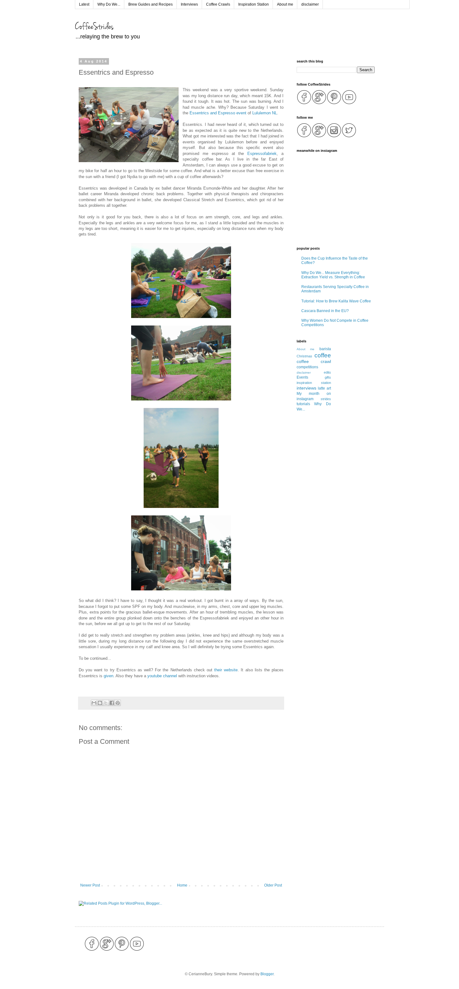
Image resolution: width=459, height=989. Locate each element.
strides (326, 399)
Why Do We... (108, 4)
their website (226, 670)
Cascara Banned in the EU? (325, 311)
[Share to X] (106, 703)
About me (285, 4)
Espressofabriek (262, 153)
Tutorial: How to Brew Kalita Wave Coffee (336, 301)
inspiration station (314, 383)
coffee (322, 355)
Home (182, 885)
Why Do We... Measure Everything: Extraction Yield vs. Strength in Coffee (333, 275)
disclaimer (310, 4)
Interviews (189, 4)
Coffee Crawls (218, 4)
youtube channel (162, 675)
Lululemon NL (264, 113)
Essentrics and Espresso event (218, 113)
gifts (328, 377)
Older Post (273, 885)
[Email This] (94, 703)
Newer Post (90, 885)
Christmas (304, 356)
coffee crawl (314, 361)
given (108, 675)
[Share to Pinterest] (118, 703)
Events (302, 377)
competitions (307, 367)
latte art (324, 388)
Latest (84, 4)
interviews (306, 387)
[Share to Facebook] (112, 703)
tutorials (303, 404)
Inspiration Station (253, 4)
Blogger (267, 974)
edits (327, 372)
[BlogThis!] (100, 703)
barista (325, 349)
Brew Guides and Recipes (150, 4)
